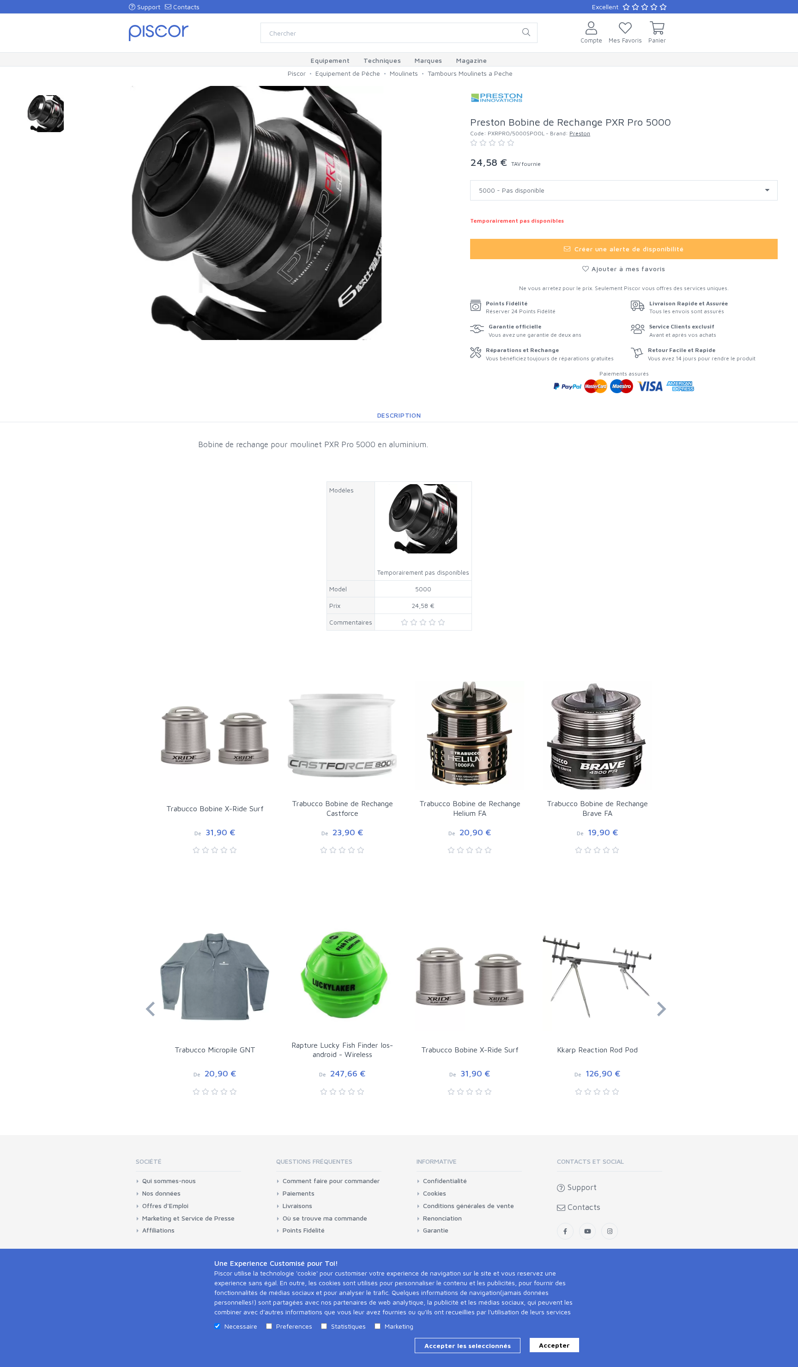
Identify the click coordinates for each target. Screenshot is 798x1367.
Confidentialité (445, 1181)
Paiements (298, 1193)
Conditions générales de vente (468, 1205)
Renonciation (442, 1218)
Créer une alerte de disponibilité (628, 249)
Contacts (185, 7)
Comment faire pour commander (331, 1181)
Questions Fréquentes (314, 1161)
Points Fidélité (304, 1230)
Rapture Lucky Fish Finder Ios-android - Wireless (342, 1050)
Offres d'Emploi (165, 1205)
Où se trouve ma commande (325, 1218)
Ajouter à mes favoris (627, 269)
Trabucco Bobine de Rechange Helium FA (469, 808)
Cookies (434, 1193)
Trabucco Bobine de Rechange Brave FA (597, 808)
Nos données (161, 1193)
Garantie (435, 1230)
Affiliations (158, 1230)
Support (147, 7)
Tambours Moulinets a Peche (470, 73)
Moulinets (404, 73)
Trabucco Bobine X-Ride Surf (215, 808)
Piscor (297, 73)
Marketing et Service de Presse (188, 1218)
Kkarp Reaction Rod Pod (597, 1049)
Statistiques (348, 1326)
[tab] (188, 1164)
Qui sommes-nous (169, 1181)
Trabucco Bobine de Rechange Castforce (342, 808)
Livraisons (297, 1205)
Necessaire (240, 1326)
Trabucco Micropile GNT (215, 1049)
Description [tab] (399, 415)
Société (149, 1161)
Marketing (399, 1326)
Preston (579, 133)
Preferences (294, 1326)
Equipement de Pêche (347, 73)
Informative (437, 1161)
